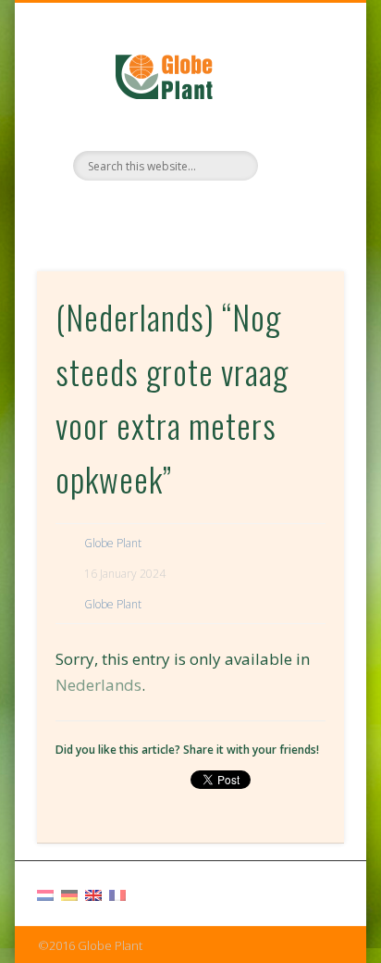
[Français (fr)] (117, 893)
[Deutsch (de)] (69, 893)
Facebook (169, 212)
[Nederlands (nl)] (45, 893)
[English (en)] (93, 893)
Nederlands (98, 684)
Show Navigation (298, 166)
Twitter (207, 212)
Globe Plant (112, 543)
